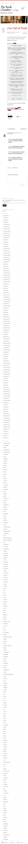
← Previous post (11, 128)
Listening (5, 790)
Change (5, 518)
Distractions (6, 623)
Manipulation (6, 801)
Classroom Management (8, 540)
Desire (5, 608)
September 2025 (6, 235)
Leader (5, 775)
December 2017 (6, 420)
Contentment (6, 568)
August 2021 (6, 330)
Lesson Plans (6, 786)
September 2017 (6, 426)
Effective (5, 639)
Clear (4, 542)
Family (5, 676)
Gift (4, 694)
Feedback (5, 678)
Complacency (6, 555)
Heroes (5, 716)
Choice (5, 524)
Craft (4, 590)
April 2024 (5, 266)
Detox (5, 610)
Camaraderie (6, 513)
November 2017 (6, 422)
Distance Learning (7, 621)
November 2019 (6, 369)
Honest (5, 720)
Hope (4, 722)
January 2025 (6, 250)
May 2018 (5, 409)
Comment (22, 185)
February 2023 (6, 294)
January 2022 (6, 319)
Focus (5, 680)
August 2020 (6, 352)
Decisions (5, 601)
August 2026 (6, 215)
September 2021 (6, 327)
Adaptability (5, 458)
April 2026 (5, 220)
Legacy (5, 782)
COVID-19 (5, 586)
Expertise (5, 667)
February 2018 (6, 415)
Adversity (5, 465)
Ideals (5, 731)
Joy (4, 766)
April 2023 (5, 290)
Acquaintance (6, 454)
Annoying (5, 487)
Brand (5, 511)
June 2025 (5, 239)
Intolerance (5, 757)
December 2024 (6, 253)
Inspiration (5, 746)
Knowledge (5, 773)
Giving (5, 696)
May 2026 (5, 217)
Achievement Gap (7, 449)
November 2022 (6, 301)
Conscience (6, 564)
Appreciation (6, 489)
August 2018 (6, 402)
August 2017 (6, 429)
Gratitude (5, 705)
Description (5, 606)
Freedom (5, 685)
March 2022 (6, 314)
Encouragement (6, 652)
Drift (4, 628)
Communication (6, 548)
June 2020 (5, 354)
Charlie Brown (6, 522)
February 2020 (6, 363)
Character (5, 520)
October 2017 (6, 424)
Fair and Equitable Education (8, 674)
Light (4, 788)
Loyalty (5, 797)
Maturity (5, 808)
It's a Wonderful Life (7, 762)
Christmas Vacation (7, 531)
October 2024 (6, 257)
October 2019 (6, 371)
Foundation (5, 683)
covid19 (5, 588)
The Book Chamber (6, 8)
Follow (5, 205)
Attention (5, 493)
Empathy (5, 647)
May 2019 (5, 382)
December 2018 (6, 393)
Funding (5, 689)
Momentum (5, 826)
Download (14, 43)
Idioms (5, 733)
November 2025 (6, 231)
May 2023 (5, 288)
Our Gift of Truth (9, 43)
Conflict (5, 559)
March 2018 (6, 413)
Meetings (5, 810)
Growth (5, 711)
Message (5, 817)
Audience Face (6, 498)
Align (4, 476)
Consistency (6, 566)
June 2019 (5, 380)
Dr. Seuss (5, 625)
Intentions (5, 755)
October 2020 (6, 347)
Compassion (6, 553)
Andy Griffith (6, 485)
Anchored (5, 482)
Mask (4, 804)
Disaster (5, 617)
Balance (5, 502)
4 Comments (25, 33)
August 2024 (6, 261)
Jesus (13, 33)
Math (4, 806)
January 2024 (6, 272)
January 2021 (6, 341)
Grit (4, 709)
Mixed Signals (6, 823)
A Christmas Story (7, 443)
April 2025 (5, 244)
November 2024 (6, 255)
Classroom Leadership (7, 537)
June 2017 (5, 433)
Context (5, 570)
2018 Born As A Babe (10, 108)
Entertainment (6, 656)
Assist (5, 491)
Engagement (6, 654)
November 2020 (6, 345)
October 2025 (6, 233)
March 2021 (6, 336)
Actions (5, 456)
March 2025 (6, 246)
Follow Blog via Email (8, 198)
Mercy (5, 815)
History (5, 718)
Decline (5, 603)
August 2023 (6, 283)
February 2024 (6, 270)
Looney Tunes (6, 793)
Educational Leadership (8, 636)
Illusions (5, 735)
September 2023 (6, 281)
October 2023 (6, 279)
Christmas (9, 33)
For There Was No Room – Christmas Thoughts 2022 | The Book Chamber (15, 141)
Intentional (5, 753)
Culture (5, 595)
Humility (5, 727)
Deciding (5, 599)
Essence (5, 658)
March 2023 (6, 292)
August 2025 (6, 237)
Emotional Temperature (8, 645)
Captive (5, 515)
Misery (5, 819)
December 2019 (6, 367)
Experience (5, 665)
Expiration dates (6, 669)
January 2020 (6, 365)
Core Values (6, 577)
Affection (5, 471)
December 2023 (6, 275)
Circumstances (6, 533)
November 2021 (6, 323)
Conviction (5, 575)
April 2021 (5, 334)
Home (2, 3)
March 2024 (6, 268)
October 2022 (6, 303)
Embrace (5, 641)
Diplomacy (5, 614)
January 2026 (6, 226)
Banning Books (6, 504)
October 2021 (6, 325)
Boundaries (5, 509)
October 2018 (6, 398)
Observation (6, 839)
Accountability (6, 445)
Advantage (5, 460)
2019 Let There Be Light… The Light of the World (15, 109)
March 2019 (6, 387)
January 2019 (6, 391)
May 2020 (5, 356)
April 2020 (5, 358)
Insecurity (5, 744)
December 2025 (6, 228)
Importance (5, 740)
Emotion (5, 643)
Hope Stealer (6, 724)
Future (5, 691)
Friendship (5, 687)
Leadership (5, 777)
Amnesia (5, 480)
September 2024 (6, 259)
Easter (5, 630)
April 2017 (5, 437)
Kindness (5, 768)
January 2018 (6, 418)
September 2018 (6, 400)
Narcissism (5, 830)
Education (5, 634)
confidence (5, 557)
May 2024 (5, 264)
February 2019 (6, 389)
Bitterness (5, 507)
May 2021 (5, 332)
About (7, 3)
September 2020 (6, 349)
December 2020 (6, 343)
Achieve (5, 447)
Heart (4, 713)
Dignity (5, 612)
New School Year (6, 834)
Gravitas (5, 707)
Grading (5, 702)
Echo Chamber (6, 632)
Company (5, 551)
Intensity (5, 751)
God (4, 698)
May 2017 (5, 435)
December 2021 (6, 321)
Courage (5, 584)
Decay (5, 597)
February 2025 (6, 248)
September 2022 (6, 305)
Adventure (5, 463)
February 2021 (6, 338)
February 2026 (6, 224)
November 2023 (6, 277)
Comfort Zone (6, 544)
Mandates (5, 799)
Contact (13, 3)
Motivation (5, 828)
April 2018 (5, 411)
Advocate (5, 469)
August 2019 (6, 376)
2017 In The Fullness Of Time (12, 107)
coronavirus (6, 579)
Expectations (6, 663)
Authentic (5, 500)
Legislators (5, 784)
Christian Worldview (7, 526)
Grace (5, 700)
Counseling (5, 581)
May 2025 (5, 242)
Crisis (5, 592)
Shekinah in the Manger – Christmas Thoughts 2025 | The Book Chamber (15, 159)
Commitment (6, 546)
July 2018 (5, 404)
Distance (5, 619)
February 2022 (6, 316)
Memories (5, 812)
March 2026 (6, 222)
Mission (5, 821)
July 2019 (5, 378)
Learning (5, 779)
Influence (5, 742)
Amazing (5, 478)
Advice (5, 467)
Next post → (23, 128)
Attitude (5, 496)
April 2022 (5, 312)
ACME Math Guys (7, 452)
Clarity (5, 535)
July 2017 (5, 431)
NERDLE (5, 832)
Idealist (5, 729)
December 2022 (6, 299)
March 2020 (6, 360)
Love (4, 795)
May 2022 (5, 310)
